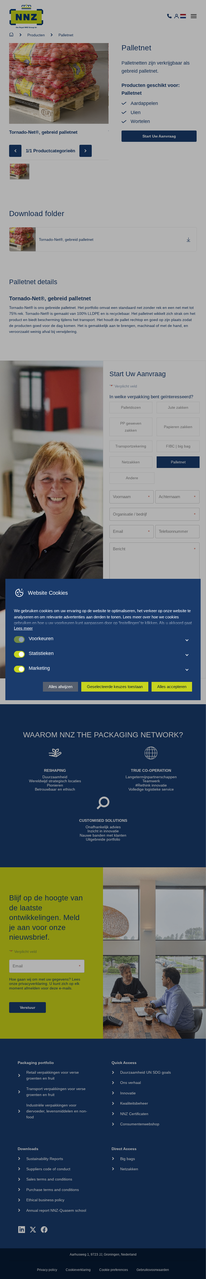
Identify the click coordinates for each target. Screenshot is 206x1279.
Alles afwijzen (60, 686)
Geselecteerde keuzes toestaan (115, 686)
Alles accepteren (171, 686)
